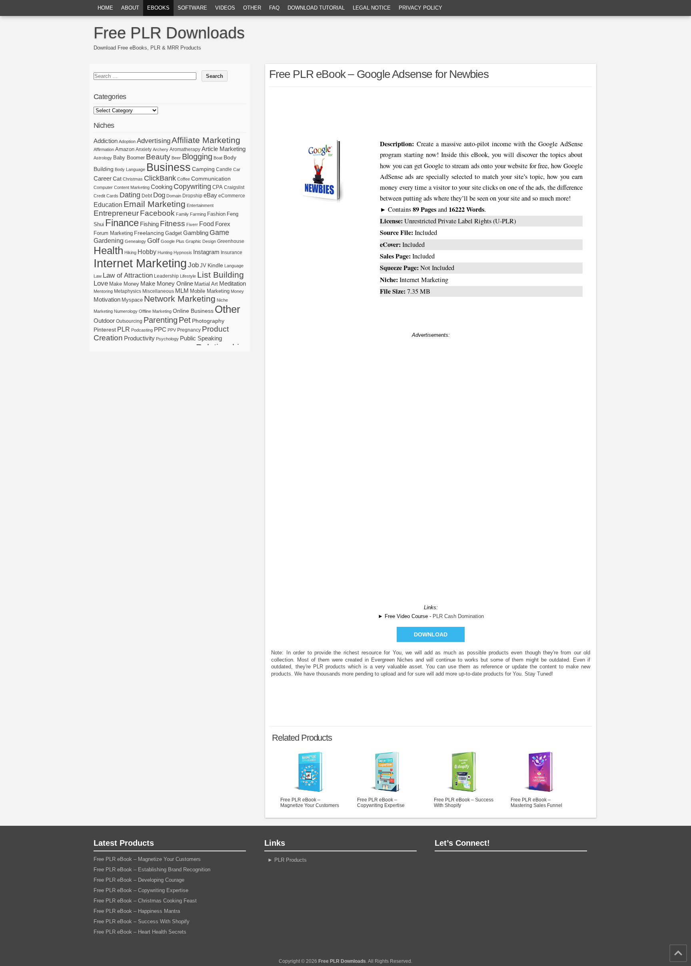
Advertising (153, 141)
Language (234, 265)
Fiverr (192, 224)
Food (206, 224)
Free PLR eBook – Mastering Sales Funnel (536, 802)
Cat (117, 178)
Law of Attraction (128, 275)
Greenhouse (230, 241)
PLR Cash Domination (458, 616)
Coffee (183, 179)
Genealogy (135, 241)
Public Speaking (201, 338)
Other (252, 8)
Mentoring (103, 291)
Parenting (161, 319)
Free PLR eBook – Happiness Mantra (137, 911)
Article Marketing (224, 148)
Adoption (127, 141)
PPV (172, 330)
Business (168, 167)
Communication (211, 178)
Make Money (124, 284)
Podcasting (142, 330)
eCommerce (231, 196)
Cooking (161, 187)
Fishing (149, 224)
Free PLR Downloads (169, 33)
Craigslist (234, 187)
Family (182, 214)
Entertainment (200, 205)
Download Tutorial (316, 8)
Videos (225, 8)
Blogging (197, 156)
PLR (123, 329)
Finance (122, 223)
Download (430, 634)
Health (108, 250)
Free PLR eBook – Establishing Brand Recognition (152, 870)
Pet (185, 320)
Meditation (232, 283)
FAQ (274, 8)
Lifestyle (188, 276)
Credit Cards (106, 195)
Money (237, 291)
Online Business (193, 311)
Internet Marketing (140, 263)
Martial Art (206, 284)
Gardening (109, 240)
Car (236, 169)
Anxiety (144, 149)
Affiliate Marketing (206, 140)
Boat (218, 157)
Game (219, 233)
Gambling (195, 232)
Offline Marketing (155, 311)
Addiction (106, 140)
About (130, 8)
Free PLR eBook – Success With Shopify (463, 802)
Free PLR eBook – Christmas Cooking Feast (145, 901)
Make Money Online (166, 283)
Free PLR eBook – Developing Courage (139, 880)
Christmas (133, 179)
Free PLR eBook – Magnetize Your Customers (309, 802)
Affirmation (104, 149)
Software (192, 8)
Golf (153, 240)
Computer (103, 187)
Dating (130, 195)
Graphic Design (201, 241)
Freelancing (149, 233)
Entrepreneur (116, 213)
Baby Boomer (129, 158)
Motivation (107, 299)
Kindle (215, 265)
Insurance (231, 252)
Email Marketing (155, 204)
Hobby (147, 251)
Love (101, 283)
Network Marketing (180, 298)
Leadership (166, 276)
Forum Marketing (113, 233)
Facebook (157, 213)
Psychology (167, 338)
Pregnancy (189, 330)
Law (98, 276)
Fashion (216, 214)
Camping (203, 169)
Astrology (103, 157)
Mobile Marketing (210, 291)
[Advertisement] (430, 111)
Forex (222, 224)
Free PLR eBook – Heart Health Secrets (140, 932)
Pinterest (105, 329)
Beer (176, 157)
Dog (159, 195)
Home (105, 8)
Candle (224, 169)
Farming (198, 214)
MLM (182, 291)
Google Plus (172, 241)
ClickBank (160, 178)
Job (193, 265)
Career (103, 178)
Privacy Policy (420, 8)
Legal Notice (372, 8)
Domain (173, 195)
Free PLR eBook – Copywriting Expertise (381, 802)
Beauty (158, 157)
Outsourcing (129, 321)
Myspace (132, 300)
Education (108, 204)
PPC (160, 329)
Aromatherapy (185, 149)
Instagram (206, 252)
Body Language (130, 169)
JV (203, 265)
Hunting (165, 252)
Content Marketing (132, 187)
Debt (147, 196)
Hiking (130, 252)
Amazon (124, 149)
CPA (217, 187)
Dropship (192, 196)
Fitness (172, 223)
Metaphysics (127, 291)
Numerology (126, 311)
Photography (208, 321)
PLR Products (290, 860)
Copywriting (192, 187)
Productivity (139, 338)
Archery (160, 149)
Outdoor (104, 321)
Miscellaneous (158, 291)
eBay (210, 195)
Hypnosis (183, 252)
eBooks (158, 8)
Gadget (173, 233)
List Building (220, 274)
